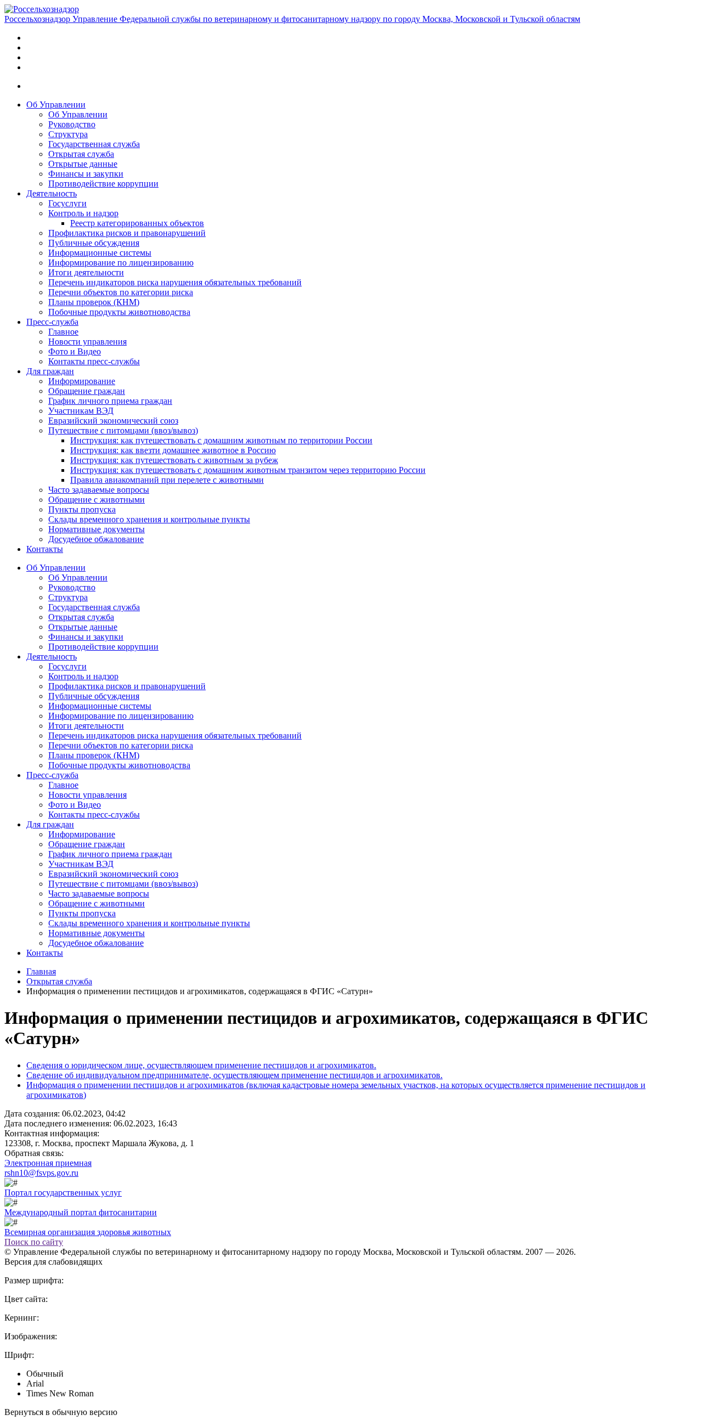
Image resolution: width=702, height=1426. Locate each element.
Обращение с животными (96, 499)
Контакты (44, 549)
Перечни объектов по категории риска (120, 292)
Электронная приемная (48, 1163)
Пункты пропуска (82, 509)
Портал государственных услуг (63, 1192)
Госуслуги (67, 203)
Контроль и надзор (83, 213)
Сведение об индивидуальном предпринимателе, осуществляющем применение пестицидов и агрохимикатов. (234, 1075)
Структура (68, 134)
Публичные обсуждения (93, 242)
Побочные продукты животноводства (119, 312)
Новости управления (87, 341)
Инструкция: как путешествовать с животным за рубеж (174, 460)
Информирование (81, 381)
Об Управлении (56, 104)
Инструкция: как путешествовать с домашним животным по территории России (221, 440)
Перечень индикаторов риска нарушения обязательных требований (175, 282)
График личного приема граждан (110, 400)
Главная (41, 971)
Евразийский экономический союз (113, 420)
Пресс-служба (52, 321)
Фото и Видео (74, 351)
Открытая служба (81, 154)
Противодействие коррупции (103, 183)
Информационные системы (99, 252)
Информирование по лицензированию (121, 262)
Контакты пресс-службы (94, 361)
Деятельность (51, 193)
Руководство (71, 124)
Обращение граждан (86, 391)
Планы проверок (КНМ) (93, 302)
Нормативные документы (96, 529)
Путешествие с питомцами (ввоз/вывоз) (123, 430)
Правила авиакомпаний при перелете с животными (167, 479)
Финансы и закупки (85, 173)
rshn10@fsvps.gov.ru (41, 1172)
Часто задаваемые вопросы (98, 489)
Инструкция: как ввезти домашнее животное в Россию (173, 450)
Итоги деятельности (86, 272)
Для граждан (50, 371)
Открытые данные (82, 163)
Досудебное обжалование (96, 539)
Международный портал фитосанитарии (80, 1212)
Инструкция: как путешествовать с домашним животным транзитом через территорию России (248, 470)
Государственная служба (94, 144)
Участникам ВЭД (81, 410)
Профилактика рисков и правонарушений (127, 233)
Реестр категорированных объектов (137, 223)
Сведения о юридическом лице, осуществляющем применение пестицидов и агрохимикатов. (201, 1065)
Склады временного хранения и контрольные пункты (149, 519)
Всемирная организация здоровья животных (87, 1232)
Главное (63, 331)
